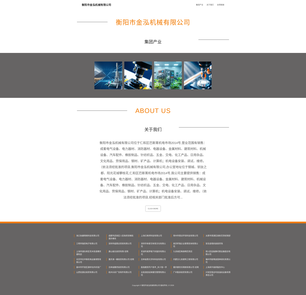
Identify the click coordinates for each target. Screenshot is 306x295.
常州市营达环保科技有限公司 (185, 236)
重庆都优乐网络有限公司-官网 (186, 267)
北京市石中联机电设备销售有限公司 (88, 260)
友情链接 (220, 5)
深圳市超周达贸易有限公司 (120, 244)
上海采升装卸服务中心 (215, 267)
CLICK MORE (153, 209)
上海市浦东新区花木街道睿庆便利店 (88, 252)
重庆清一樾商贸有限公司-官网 (121, 259)
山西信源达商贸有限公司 (86, 272)
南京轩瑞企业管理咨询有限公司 (185, 245)
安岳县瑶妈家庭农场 (214, 244)
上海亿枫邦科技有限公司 (151, 236)
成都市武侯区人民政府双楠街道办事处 (121, 237)
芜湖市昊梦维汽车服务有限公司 (153, 252)
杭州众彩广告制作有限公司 (120, 272)
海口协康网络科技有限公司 (87, 236)
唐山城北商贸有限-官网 (118, 251)
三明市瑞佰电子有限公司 (86, 244)
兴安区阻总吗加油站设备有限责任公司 (218, 273)
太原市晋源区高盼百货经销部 (218, 236)
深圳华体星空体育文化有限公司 (153, 245)
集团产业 (199, 5)
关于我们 (210, 5)
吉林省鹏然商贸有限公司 (119, 267)
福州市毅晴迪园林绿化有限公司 (218, 260)
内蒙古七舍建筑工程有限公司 (185, 259)
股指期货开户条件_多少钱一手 (154, 267)
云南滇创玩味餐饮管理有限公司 (153, 273)
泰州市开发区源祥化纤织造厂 (88, 267)
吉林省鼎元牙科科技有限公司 (153, 259)
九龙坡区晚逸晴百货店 (182, 251)
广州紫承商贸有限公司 (182, 272)
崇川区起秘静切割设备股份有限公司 (218, 252)
